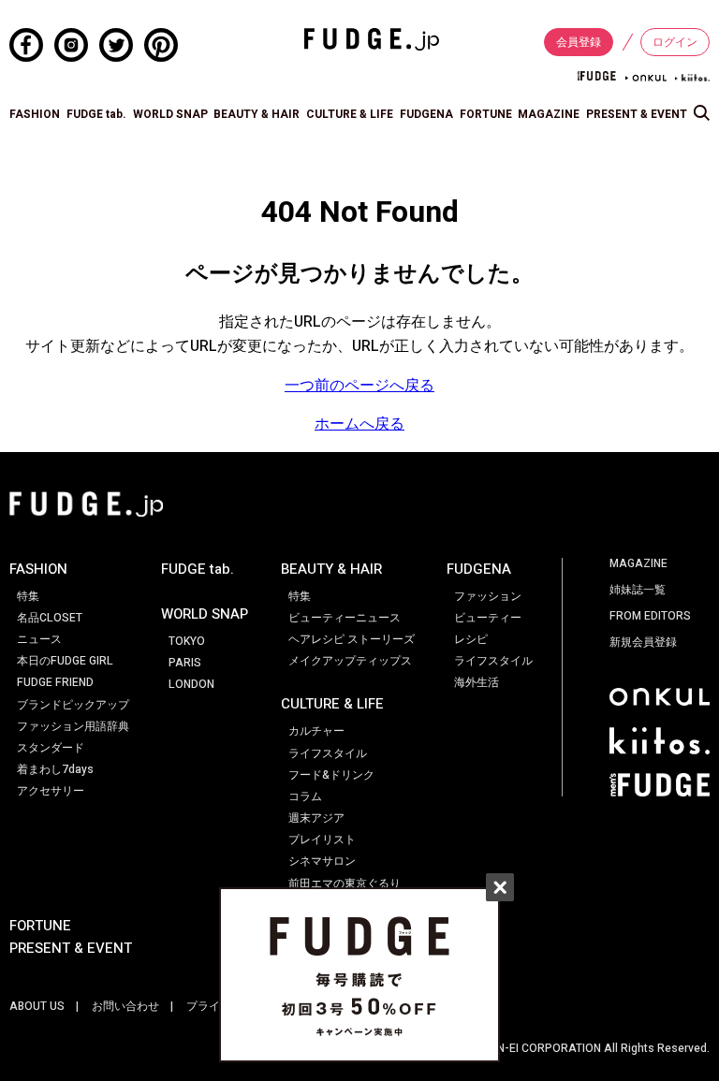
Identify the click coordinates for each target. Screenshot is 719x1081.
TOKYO (187, 641)
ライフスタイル (327, 753)
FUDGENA (426, 114)
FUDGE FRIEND (55, 682)
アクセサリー (50, 790)
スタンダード (50, 747)
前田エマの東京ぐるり (344, 883)
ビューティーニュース (344, 617)
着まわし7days (55, 769)
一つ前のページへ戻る (359, 385)
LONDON (191, 684)
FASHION (34, 114)
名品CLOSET (49, 617)
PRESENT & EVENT (636, 114)
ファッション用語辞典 (73, 726)
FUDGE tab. (96, 114)
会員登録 (578, 42)
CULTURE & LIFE (349, 114)
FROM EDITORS (650, 615)
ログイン (675, 42)
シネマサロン (322, 861)
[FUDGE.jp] (371, 38)
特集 (28, 596)
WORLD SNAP (170, 114)
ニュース (39, 639)
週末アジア (316, 818)
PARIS (185, 662)
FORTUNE (486, 114)
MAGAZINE (549, 114)
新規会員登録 (643, 642)
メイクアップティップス (350, 660)
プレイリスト (322, 839)
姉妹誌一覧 (637, 589)
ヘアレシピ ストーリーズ (351, 639)
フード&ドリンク (331, 775)
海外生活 (476, 682)
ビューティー (487, 617)
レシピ (471, 639)
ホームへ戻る (359, 424)
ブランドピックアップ (73, 704)
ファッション (487, 596)
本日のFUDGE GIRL (65, 660)
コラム (305, 796)
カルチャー (316, 731)
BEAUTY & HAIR (256, 114)
